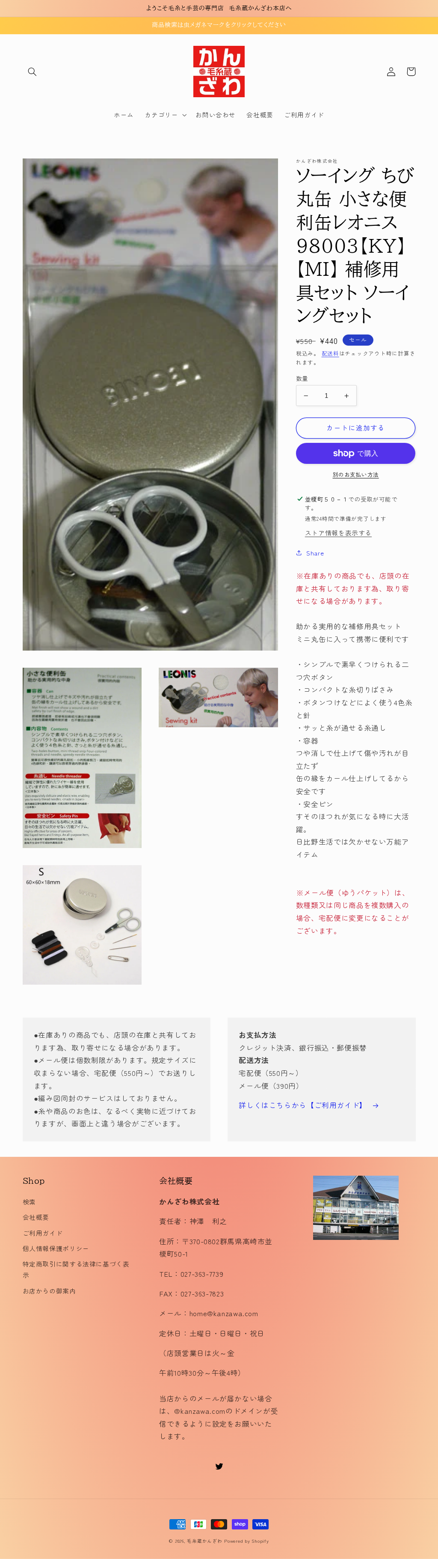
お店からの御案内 (49, 1290)
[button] (32, 71)
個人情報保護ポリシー (56, 1248)
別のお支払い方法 (356, 474)
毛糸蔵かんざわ (204, 1541)
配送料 (330, 353)
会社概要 (36, 1217)
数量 (302, 378)
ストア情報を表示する (338, 532)
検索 (29, 1201)
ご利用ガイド (43, 1232)
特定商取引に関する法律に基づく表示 (76, 1269)
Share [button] (315, 552)
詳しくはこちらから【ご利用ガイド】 (303, 1105)
